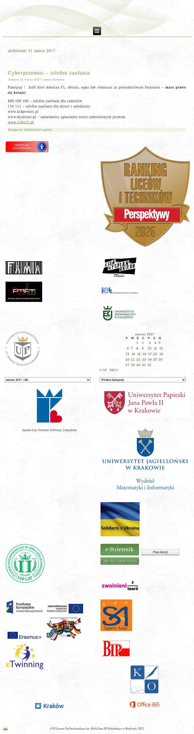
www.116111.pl (21, 122)
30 (144, 365)
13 (128, 354)
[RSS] (5, 729)
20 (128, 359)
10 (150, 348)
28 (133, 365)
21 (133, 359)
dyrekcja (58, 79)
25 (155, 359)
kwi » (114, 370)
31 (150, 365)
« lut (103, 370)
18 (155, 354)
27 (128, 365)
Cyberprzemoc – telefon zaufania (49, 72)
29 (138, 365)
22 (138, 359)
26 (161, 359)
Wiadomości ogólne (38, 129)
